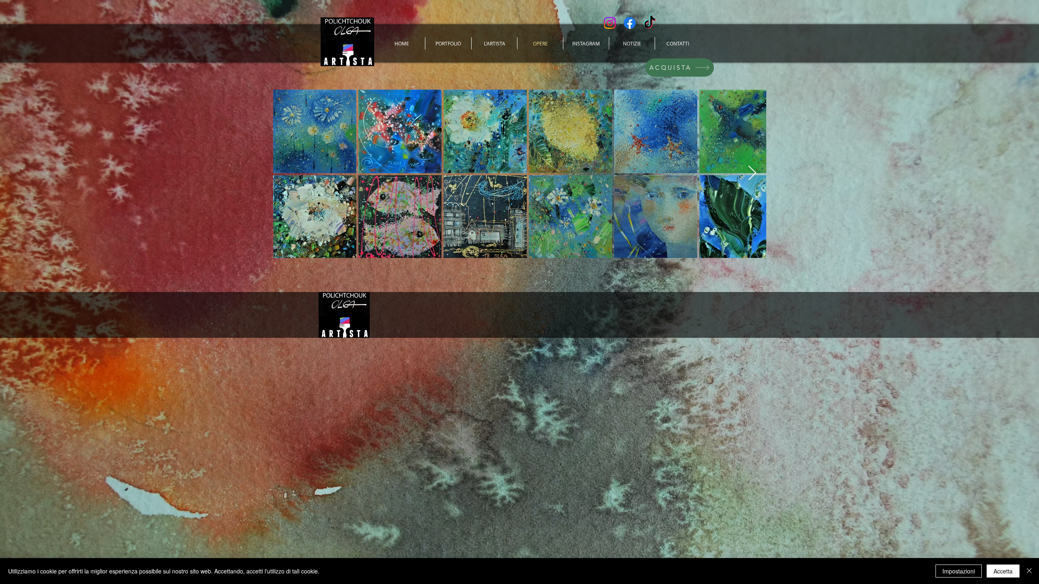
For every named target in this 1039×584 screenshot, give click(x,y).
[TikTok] (649, 23)
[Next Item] (752, 173)
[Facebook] (630, 23)
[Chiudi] (1029, 571)
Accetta (1003, 571)
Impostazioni (958, 571)
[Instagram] (610, 23)
